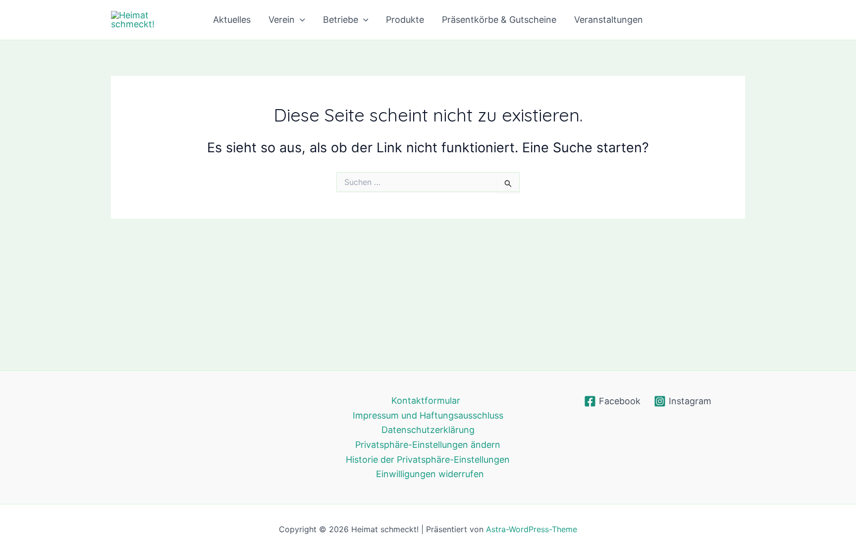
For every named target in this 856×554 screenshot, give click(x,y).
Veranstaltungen (608, 19)
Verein (281, 19)
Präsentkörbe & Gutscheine (499, 19)
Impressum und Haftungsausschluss (428, 415)
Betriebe (340, 19)
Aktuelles (232, 19)
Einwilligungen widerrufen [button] (430, 474)
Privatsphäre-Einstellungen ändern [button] (427, 444)
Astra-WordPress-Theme (531, 529)
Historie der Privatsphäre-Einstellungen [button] (428, 459)
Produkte (405, 19)
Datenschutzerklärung (428, 430)
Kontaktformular (425, 400)
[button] (300, 20)
